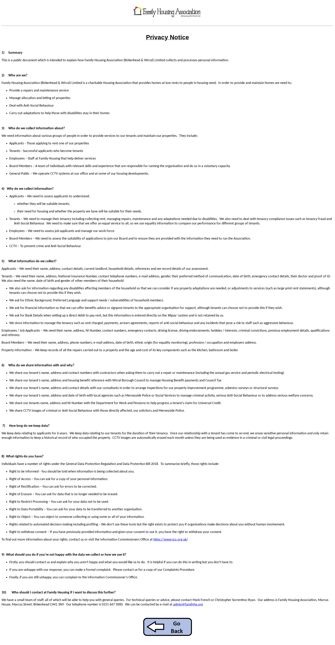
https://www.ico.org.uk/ (170, 540)
